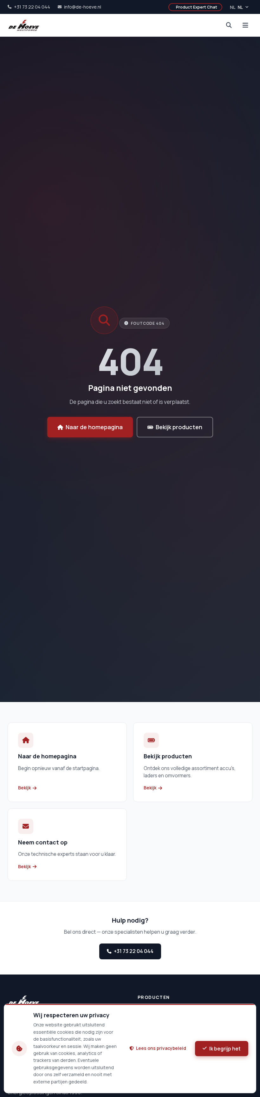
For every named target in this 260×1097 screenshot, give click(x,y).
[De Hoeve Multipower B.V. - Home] (24, 25)
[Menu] (245, 25)
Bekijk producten (179, 427)
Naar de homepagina (94, 427)
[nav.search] (229, 25)
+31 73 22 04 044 (133, 951)
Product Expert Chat (196, 7)
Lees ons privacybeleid (161, 1048)
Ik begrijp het (225, 1048)
